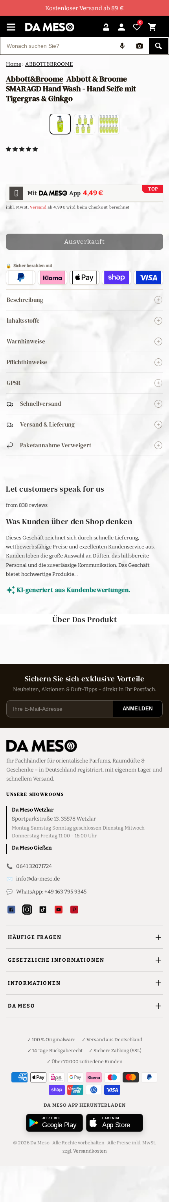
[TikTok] (43, 909)
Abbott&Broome (34, 78)
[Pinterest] (74, 909)
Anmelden (138, 709)
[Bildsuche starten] (139, 45)
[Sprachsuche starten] (122, 45)
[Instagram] (27, 909)
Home (13, 64)
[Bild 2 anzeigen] (84, 124)
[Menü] (11, 27)
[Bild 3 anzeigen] (108, 124)
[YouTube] (58, 909)
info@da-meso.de (38, 878)
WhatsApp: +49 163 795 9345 (51, 891)
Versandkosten (90, 1151)
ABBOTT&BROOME (49, 64)
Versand (38, 207)
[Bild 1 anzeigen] (60, 123)
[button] (22, 149)
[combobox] (57, 45)
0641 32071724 (34, 866)
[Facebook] (11, 909)
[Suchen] (158, 45)
